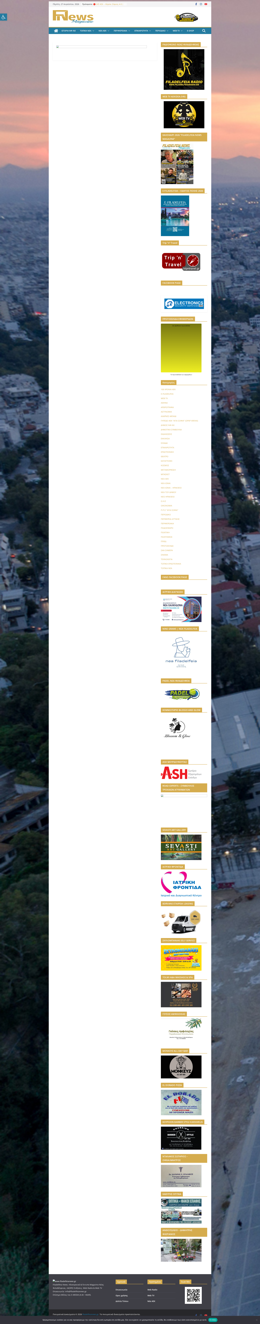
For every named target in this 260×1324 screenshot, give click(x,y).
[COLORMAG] (64, 1281)
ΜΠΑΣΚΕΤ (165, 474)
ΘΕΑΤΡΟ (164, 456)
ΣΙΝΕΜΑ (164, 554)
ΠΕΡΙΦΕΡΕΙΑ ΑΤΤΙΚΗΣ (170, 519)
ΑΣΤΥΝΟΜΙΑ (166, 411)
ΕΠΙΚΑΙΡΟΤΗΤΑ (141, 30)
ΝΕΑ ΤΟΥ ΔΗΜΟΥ (168, 492)
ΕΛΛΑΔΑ (164, 443)
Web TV (150, 1295)
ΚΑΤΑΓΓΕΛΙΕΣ (166, 461)
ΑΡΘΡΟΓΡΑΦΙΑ (167, 407)
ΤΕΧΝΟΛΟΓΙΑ (166, 559)
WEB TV (176, 30)
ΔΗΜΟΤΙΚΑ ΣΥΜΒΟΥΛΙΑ (171, 429)
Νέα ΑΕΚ (151, 1301)
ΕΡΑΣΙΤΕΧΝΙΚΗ (167, 452)
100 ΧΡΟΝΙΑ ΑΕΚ (168, 389)
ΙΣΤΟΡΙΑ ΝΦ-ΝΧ (68, 30)
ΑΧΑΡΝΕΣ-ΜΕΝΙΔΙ (168, 416)
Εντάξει (213, 1320)
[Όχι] (256, 1320)
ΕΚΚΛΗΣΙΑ (165, 438)
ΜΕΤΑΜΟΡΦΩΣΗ (168, 470)
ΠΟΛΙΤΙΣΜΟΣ (166, 537)
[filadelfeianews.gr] (56, 30)
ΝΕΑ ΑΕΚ (102, 30)
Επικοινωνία (121, 1289)
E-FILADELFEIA (167, 394)
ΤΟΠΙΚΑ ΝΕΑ (85, 30)
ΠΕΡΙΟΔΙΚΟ (160, 30)
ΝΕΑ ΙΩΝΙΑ (165, 483)
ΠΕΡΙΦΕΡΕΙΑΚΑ (120, 30)
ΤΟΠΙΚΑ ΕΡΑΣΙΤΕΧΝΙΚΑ (171, 563)
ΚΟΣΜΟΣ (165, 465)
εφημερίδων (188, 374)
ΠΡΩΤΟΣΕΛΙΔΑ (167, 546)
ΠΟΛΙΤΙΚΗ (165, 532)
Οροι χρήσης (122, 1295)
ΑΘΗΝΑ (164, 403)
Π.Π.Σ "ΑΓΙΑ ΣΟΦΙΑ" (169, 510)
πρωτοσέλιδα (177, 374)
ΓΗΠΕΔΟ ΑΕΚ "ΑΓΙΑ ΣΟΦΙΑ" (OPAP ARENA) (179, 420)
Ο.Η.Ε (163, 501)
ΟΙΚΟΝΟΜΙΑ (166, 505)
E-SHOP (190, 30)
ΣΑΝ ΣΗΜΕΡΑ (167, 550)
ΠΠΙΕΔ (163, 541)
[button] (3, 17)
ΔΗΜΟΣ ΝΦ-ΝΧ (167, 425)
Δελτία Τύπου (122, 1301)
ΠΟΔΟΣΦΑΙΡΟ (167, 528)
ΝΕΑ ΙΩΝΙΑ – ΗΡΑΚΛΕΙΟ (171, 487)
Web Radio (152, 1289)
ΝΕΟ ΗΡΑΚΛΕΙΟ (168, 496)
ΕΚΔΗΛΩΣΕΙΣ (166, 434)
